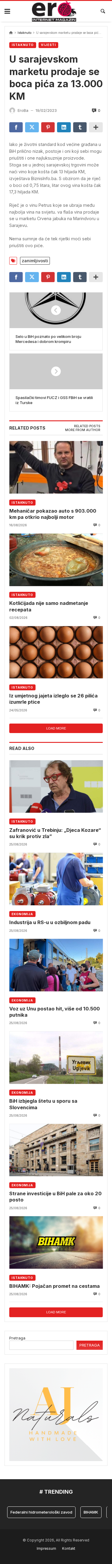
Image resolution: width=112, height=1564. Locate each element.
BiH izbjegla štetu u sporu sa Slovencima (43, 1104)
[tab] (87, 426)
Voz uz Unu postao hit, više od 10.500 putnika (54, 1012)
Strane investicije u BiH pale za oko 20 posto (55, 1197)
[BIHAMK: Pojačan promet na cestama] (56, 1242)
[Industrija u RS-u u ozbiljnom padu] (56, 879)
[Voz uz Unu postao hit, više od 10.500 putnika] (56, 965)
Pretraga (17, 1338)
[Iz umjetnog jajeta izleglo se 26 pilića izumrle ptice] (56, 652)
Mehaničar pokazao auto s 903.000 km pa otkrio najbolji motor (52, 514)
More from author (82, 430)
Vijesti (48, 45)
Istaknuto (24, 33)
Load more (56, 728)
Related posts (87, 426)
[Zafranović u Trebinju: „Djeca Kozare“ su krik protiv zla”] (56, 786)
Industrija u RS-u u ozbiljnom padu (49, 922)
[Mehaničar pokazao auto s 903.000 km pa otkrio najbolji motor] (56, 467)
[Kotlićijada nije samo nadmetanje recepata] (56, 559)
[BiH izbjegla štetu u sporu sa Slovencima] (56, 1057)
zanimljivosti (35, 260)
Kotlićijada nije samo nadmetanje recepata (48, 606)
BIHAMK (83, 1512)
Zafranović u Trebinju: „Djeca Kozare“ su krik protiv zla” (55, 833)
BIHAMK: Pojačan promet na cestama (54, 1286)
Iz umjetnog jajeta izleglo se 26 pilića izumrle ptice (53, 699)
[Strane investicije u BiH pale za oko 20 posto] (56, 1150)
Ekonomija (22, 914)
